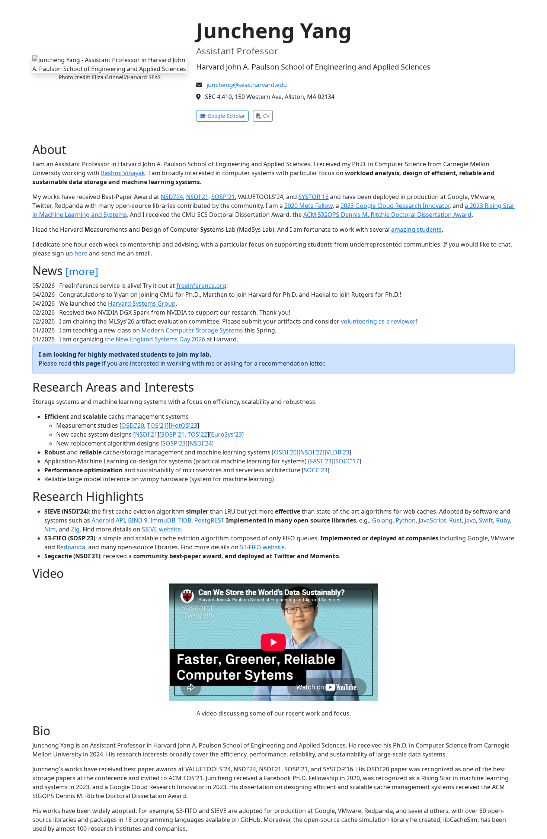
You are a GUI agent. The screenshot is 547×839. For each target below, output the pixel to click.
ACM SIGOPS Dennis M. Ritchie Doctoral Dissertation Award (387, 214)
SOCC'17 (347, 461)
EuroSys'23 (226, 434)
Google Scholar (227, 115)
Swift (486, 520)
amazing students (416, 229)
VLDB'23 (337, 452)
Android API (108, 520)
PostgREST (209, 520)
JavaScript (432, 520)
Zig (75, 529)
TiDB (184, 520)
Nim (50, 529)
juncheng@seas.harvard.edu (247, 85)
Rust (455, 520)
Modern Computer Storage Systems (192, 330)
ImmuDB (162, 520)
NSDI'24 (172, 197)
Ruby (503, 520)
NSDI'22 (311, 452)
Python (406, 520)
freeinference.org (201, 286)
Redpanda (71, 547)
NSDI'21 (197, 197)
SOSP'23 (174, 443)
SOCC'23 (315, 470)
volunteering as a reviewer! (379, 321)
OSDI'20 (132, 425)
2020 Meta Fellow (308, 206)
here (80, 253)
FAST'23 (321, 461)
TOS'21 (157, 425)
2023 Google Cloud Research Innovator (395, 206)
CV (267, 115)
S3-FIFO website (262, 547)
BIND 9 (137, 520)
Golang (382, 520)
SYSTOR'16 (313, 197)
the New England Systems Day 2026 (155, 339)
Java (470, 520)
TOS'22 (197, 434)
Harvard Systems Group (142, 303)
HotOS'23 (183, 425)
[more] (81, 271)
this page (86, 363)
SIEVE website (161, 529)
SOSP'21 (223, 197)
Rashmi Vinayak (123, 173)
